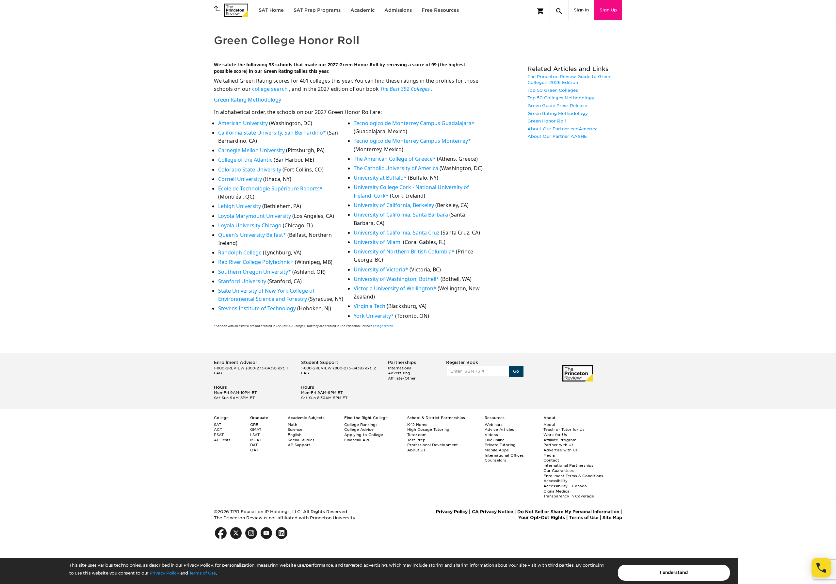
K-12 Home (417, 424)
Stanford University (242, 281)
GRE (254, 424)
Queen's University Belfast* (252, 234)
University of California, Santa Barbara (401, 214)
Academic (362, 10)
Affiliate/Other (402, 378)
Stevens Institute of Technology (257, 308)
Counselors (495, 460)
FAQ (218, 373)
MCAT (255, 440)
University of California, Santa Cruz (397, 232)
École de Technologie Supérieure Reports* (270, 188)
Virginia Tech (369, 306)
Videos (491, 434)
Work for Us (555, 434)
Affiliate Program (559, 440)
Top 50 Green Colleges (552, 90)
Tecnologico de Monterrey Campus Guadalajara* (414, 123)
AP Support (299, 445)
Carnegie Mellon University (251, 150)
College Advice (359, 429)
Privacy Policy (164, 573)
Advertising (399, 373)
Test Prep (416, 440)
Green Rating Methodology (247, 99)
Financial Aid (356, 440)
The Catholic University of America (396, 168)
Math (292, 424)
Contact (551, 460)
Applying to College (363, 434)
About (549, 424)
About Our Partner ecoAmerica (562, 128)
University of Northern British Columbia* (404, 251)
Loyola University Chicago (249, 225)
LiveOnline (495, 440)
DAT (254, 445)
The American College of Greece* (395, 158)
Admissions (398, 10)
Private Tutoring (500, 445)
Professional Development (432, 445)
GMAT (255, 429)
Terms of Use (202, 573)
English (294, 434)
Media (549, 455)
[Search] (559, 11)
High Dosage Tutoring (428, 429)
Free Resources (440, 10)
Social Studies (301, 440)
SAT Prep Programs (317, 10)
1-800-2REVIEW (251, 368)
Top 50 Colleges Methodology (560, 97)
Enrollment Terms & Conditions (573, 476)
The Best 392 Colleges (405, 88)
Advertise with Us (560, 450)
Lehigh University (239, 206)
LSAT (255, 434)
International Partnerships (568, 465)
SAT (217, 424)
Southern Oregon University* (254, 271)
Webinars (494, 424)
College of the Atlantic (245, 159)
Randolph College (240, 252)
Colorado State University (249, 169)
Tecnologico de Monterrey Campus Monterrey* (412, 140)
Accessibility (555, 481)
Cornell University (240, 179)
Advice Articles (499, 429)
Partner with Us (558, 445)
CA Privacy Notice (492, 511)
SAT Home (271, 10)
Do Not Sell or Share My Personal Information (568, 511)
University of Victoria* (381, 269)
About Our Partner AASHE (557, 136)
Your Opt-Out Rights (541, 517)
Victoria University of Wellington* (395, 288)
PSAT (219, 434)
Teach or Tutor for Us (564, 429)
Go (516, 371)
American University (243, 123)
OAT (254, 450)
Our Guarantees (558, 470)
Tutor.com (416, 434)
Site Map (612, 517)
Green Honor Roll (546, 121)
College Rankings (361, 424)
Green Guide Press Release (557, 105)
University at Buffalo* (380, 177)
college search (270, 88)
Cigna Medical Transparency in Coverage (568, 494)
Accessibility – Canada (565, 486)
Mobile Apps (497, 450)
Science (295, 429)
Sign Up (608, 10)
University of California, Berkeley (394, 205)
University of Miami (378, 242)
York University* (374, 315)
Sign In (581, 10)
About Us (416, 450)
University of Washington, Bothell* (396, 279)
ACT (218, 429)
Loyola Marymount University (254, 215)
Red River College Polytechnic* (256, 262)
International (400, 368)
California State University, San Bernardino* (272, 132)
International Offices (504, 455)
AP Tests (222, 440)
